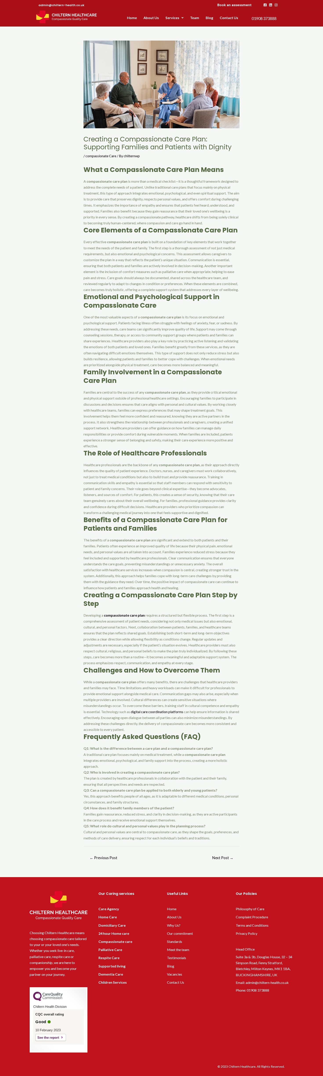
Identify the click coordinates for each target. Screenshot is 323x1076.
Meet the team (178, 950)
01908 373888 (258, 990)
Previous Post (103, 857)
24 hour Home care (113, 933)
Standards (174, 941)
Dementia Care (110, 974)
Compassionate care (115, 941)
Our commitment (180, 933)
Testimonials (176, 958)
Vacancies (174, 974)
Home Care (107, 917)
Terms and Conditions (252, 925)
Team (194, 18)
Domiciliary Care (112, 925)
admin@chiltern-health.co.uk (267, 982)
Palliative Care (110, 950)
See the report (48, 1037)
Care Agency (108, 909)
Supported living (111, 966)
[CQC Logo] (48, 1000)
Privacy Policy (246, 933)
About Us (151, 18)
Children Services (112, 982)
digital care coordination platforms (157, 712)
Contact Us (229, 18)
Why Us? (173, 925)
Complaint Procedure (252, 917)
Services (172, 18)
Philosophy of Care (250, 909)
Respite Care (109, 958)
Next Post (222, 857)
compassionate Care (100, 156)
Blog (209, 18)
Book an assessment (234, 5)
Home (132, 18)
